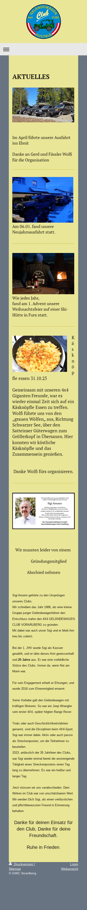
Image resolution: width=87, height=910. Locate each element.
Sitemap (15, 869)
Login (74, 864)
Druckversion (23, 864)
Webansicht (69, 869)
